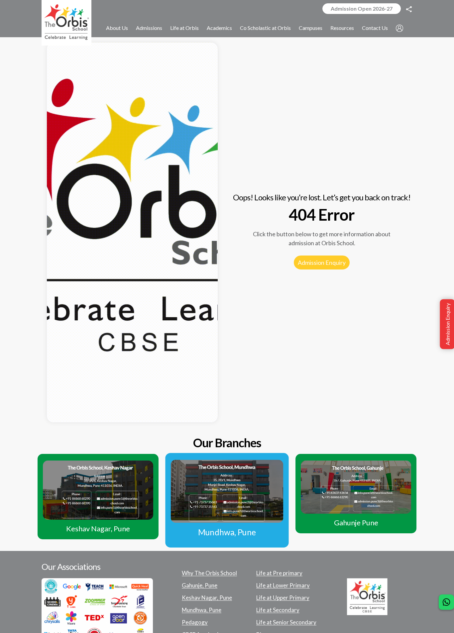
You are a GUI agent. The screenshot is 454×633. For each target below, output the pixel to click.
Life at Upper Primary (282, 598)
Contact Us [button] (375, 28)
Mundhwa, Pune (201, 610)
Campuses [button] (310, 28)
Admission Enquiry (322, 262)
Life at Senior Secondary (286, 622)
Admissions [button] (149, 28)
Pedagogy (195, 622)
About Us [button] (117, 28)
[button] (399, 28)
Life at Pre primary (279, 573)
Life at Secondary (277, 610)
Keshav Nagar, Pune (207, 598)
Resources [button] (342, 28)
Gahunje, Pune (199, 585)
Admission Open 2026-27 (362, 8)
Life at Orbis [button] (184, 28)
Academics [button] (219, 28)
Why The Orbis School (209, 573)
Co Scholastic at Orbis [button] (265, 28)
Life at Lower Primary (283, 585)
